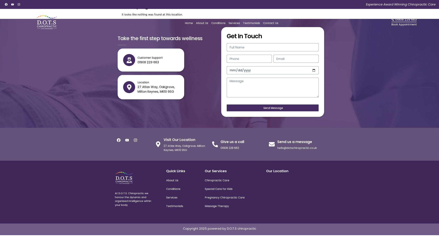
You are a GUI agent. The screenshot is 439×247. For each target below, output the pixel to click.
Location (143, 82)
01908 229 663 (230, 148)
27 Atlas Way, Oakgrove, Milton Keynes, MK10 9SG (184, 148)
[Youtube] (12, 4)
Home (189, 23)
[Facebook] (6, 4)
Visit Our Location (179, 139)
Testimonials (251, 23)
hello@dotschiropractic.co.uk (297, 148)
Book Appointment (404, 24)
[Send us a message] (272, 144)
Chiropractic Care (217, 180)
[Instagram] (19, 4)
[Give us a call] (215, 144)
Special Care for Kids (219, 189)
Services (234, 23)
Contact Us (270, 23)
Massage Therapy (217, 206)
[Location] (129, 87)
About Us (202, 23)
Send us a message (294, 141)
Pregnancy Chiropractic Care (225, 197)
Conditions (218, 23)
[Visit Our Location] (158, 144)
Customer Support (150, 58)
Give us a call (232, 141)
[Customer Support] (129, 60)
